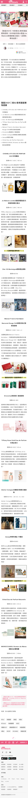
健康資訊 (3, 766)
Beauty (22, 778)
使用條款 (3, 789)
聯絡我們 (15, 789)
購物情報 (15, 766)
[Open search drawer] (26, 2)
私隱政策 (9, 789)
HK (9, 778)
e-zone (7, 781)
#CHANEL (15, 731)
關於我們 (3, 786)
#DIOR (8, 731)
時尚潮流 (12, 5)
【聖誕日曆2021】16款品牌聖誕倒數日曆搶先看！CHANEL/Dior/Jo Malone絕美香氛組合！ (14, 698)
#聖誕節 (9, 719)
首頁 (4, 44)
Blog (2, 781)
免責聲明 (20, 786)
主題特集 (9, 769)
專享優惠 (21, 769)
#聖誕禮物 (22, 727)
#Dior (2, 719)
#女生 (17, 723)
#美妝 (14, 719)
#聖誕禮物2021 (13, 727)
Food (18, 778)
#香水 (20, 719)
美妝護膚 (3, 5)
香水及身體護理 (20, 44)
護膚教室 (22, 742)
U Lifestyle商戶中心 (11, 786)
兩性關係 (9, 766)
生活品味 (20, 5)
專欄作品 (3, 769)
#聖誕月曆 (23, 731)
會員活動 (15, 769)
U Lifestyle (3, 778)
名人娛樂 (21, 764)
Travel (13, 778)
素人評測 (21, 766)
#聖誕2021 (4, 727)
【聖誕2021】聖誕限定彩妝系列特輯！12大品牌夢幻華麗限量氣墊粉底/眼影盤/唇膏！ (14, 704)
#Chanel (3, 723)
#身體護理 (11, 723)
